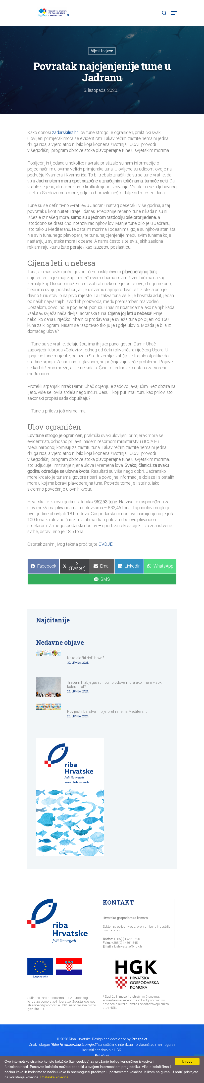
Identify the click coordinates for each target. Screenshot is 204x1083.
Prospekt (139, 1039)
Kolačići (102, 1055)
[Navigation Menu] (174, 12)
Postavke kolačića (54, 1077)
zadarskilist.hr (65, 132)
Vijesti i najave (102, 51)
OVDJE (105, 544)
